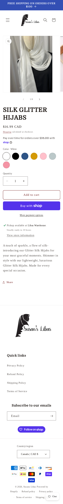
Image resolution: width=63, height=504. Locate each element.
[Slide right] (39, 99)
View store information (20, 235)
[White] (6, 156)
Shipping (7, 132)
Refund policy (28, 491)
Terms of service (24, 497)
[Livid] (52, 156)
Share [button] (9, 282)
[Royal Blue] (24, 156)
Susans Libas (29, 487)
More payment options (31, 215)
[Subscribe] (51, 416)
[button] (8, 20)
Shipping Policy (16, 382)
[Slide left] (23, 99)
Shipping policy (43, 497)
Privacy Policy (15, 365)
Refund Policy (15, 374)
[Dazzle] (6, 165)
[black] (15, 156)
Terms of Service (17, 391)
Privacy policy (46, 491)
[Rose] (43, 156)
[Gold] (34, 156)
